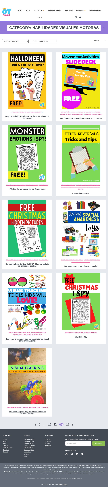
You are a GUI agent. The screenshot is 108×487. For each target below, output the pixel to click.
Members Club (95, 10)
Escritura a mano (81, 185)
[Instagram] (72, 454)
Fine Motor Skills (28, 448)
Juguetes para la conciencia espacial (80, 266)
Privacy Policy (63, 484)
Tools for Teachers (29, 441)
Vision (26, 456)
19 (67, 424)
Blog (28, 10)
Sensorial (88, 114)
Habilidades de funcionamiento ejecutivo (74, 187)
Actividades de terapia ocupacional (72, 259)
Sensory (26, 454)
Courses (80, 10)
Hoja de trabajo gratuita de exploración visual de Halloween (27, 117)
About (19, 10)
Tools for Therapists (29, 439)
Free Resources (54, 10)
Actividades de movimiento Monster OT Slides (81, 118)
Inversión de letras (80, 193)
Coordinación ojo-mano (68, 112)
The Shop (69, 10)
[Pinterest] (77, 454)
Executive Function (29, 445)
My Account (48, 439)
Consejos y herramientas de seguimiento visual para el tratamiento (27, 340)
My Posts (47, 443)
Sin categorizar (96, 114)
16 (49, 424)
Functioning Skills (29, 450)
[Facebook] (66, 454)
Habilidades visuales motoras (20, 112)
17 (55, 424)
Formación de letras (93, 185)
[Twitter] (82, 454)
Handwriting (27, 452)
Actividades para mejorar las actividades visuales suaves (27, 413)
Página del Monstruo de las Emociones (27, 189)
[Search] (49, 17)
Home (5, 439)
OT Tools (38, 10)
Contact (5, 452)
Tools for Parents (29, 443)
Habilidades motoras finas (84, 112)
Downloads (48, 445)
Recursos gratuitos (37, 112)
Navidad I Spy (81, 337)
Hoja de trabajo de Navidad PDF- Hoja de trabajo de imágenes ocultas (27, 265)
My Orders (48, 441)
